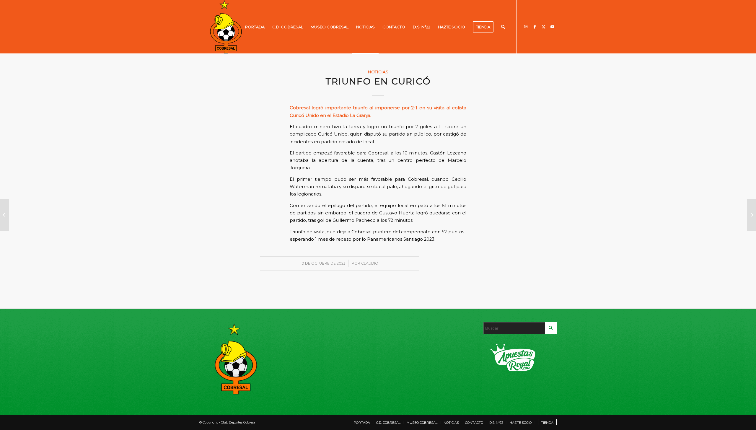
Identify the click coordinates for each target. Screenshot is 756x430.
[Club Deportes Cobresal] (225, 26)
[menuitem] (254, 26)
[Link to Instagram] (525, 26)
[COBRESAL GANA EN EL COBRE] (4, 215)
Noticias (378, 71)
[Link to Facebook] (534, 26)
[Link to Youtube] (552, 26)
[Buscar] (503, 26)
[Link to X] (543, 26)
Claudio (369, 263)
